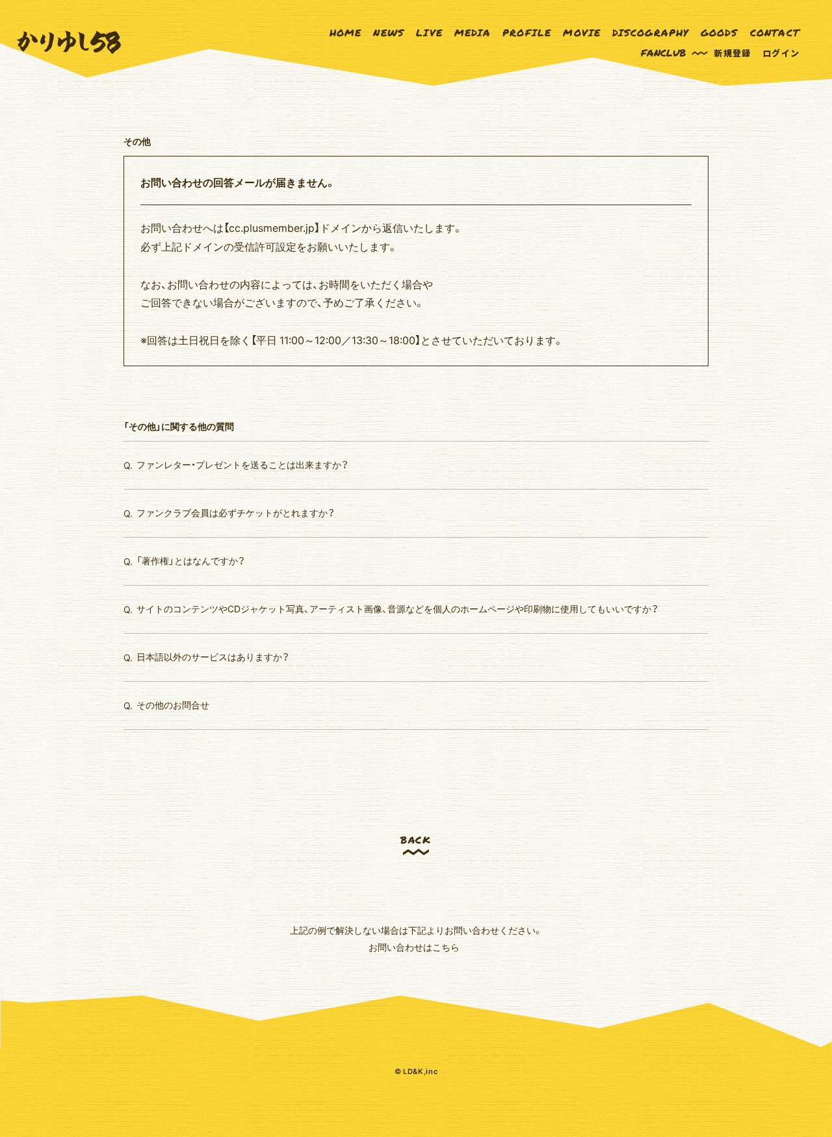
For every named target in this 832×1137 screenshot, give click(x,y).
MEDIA (472, 33)
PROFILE (526, 33)
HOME (346, 33)
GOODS (719, 33)
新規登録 (732, 53)
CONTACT (775, 33)
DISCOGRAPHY (650, 33)
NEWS (388, 33)
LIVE (429, 33)
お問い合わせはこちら (414, 946)
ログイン (781, 53)
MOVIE (582, 33)
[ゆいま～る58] (69, 42)
